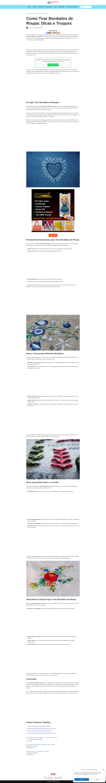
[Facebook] (47, 33)
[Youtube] (52, 774)
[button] (103, 769)
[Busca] (90, 7)
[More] (59, 33)
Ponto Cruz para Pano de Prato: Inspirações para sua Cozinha (40, 744)
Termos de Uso (58, 778)
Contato (45, 777)
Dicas (55, 6)
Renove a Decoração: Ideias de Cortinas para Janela (39, 730)
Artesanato (49, 6)
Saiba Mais (53, 235)
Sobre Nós (50, 777)
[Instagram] (54, 33)
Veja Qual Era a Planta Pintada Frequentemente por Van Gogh (41, 728)
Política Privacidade (58, 777)
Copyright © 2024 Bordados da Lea (53, 781)
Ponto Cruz (41, 6)
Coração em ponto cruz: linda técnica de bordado (37, 751)
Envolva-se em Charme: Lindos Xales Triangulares (39, 726)
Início (29, 6)
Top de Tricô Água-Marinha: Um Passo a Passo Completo (44, 737)
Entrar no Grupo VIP (53, 64)
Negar (97, 779)
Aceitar (81, 779)
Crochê (34, 6)
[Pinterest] (49, 33)
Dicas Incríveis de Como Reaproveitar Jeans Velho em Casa (41, 733)
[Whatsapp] (52, 33)
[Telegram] (57, 33)
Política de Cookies (49, 778)
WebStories (62, 6)
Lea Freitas (31, 27)
